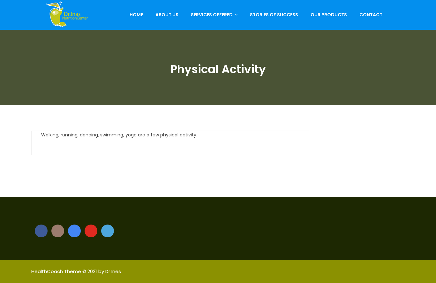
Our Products (329, 14)
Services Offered (212, 14)
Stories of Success (274, 14)
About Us (166, 14)
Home (136, 14)
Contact (370, 14)
